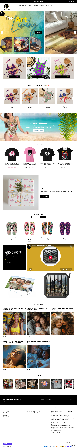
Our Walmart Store (7, 410)
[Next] (55, 1)
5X (33, 167)
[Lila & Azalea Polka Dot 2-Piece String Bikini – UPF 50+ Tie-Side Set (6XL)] (12, 96)
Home (19, 5)
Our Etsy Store (6, 411)
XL (13, 169)
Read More (5, 336)
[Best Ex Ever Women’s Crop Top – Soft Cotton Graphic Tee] (47, 154)
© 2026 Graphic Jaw (7, 446)
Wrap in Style (45, 196)
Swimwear (24, 5)
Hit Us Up (20, 8)
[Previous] (21, 1)
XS (9, 169)
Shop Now (38, 32)
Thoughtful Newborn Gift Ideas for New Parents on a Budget (37, 309)
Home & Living (49, 5)
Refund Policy (6, 414)
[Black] (8, 167)
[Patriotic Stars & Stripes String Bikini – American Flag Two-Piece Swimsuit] (65, 96)
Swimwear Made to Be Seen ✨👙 (38, 85)
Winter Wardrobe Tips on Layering (34, 412)
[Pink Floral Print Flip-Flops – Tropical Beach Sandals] (30, 228)
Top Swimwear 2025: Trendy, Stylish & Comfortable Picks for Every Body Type (13, 342)
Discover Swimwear (38, 130)
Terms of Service (6, 416)
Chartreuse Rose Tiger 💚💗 (62, 76)
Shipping (5, 415)
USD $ (72, 1)
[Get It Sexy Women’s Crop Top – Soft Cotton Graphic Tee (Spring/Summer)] (12, 154)
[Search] (63, 7)
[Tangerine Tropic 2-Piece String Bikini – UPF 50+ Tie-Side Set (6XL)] (30, 96)
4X (32, 167)
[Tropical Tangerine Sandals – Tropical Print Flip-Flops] (47, 228)
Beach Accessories (35, 216)
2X (29, 167)
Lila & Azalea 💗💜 (14, 76)
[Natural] (12, 167)
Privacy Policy (6, 412)
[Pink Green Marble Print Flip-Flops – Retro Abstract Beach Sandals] (12, 228)
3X (30, 167)
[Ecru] (14, 167)
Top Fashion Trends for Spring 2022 (34, 411)
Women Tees (38, 144)
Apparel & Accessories (39, 5)
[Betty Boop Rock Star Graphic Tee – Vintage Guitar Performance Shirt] (30, 154)
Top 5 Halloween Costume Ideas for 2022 (35, 410)
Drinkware (43, 216)
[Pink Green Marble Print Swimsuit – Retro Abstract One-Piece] (47, 96)
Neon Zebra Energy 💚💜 (38, 76)
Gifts (30, 5)
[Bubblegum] (9, 167)
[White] (15, 167)
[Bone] (11, 167)
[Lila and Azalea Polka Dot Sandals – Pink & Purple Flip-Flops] (65, 228)
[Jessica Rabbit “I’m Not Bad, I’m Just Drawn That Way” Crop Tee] (65, 154)
